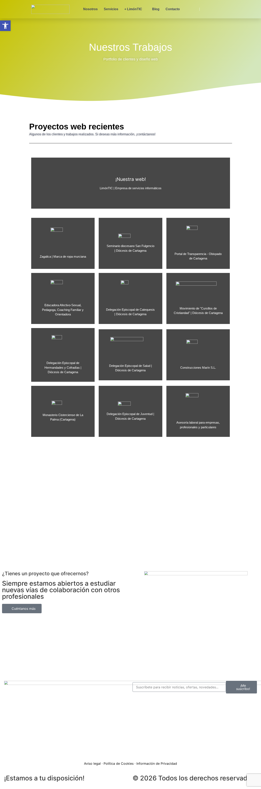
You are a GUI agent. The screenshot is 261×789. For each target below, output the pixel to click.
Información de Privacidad (156, 763)
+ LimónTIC (133, 9)
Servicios (111, 9)
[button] (5, 25)
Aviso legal (92, 763)
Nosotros (90, 9)
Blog (155, 9)
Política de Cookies (119, 763)
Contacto (173, 9)
